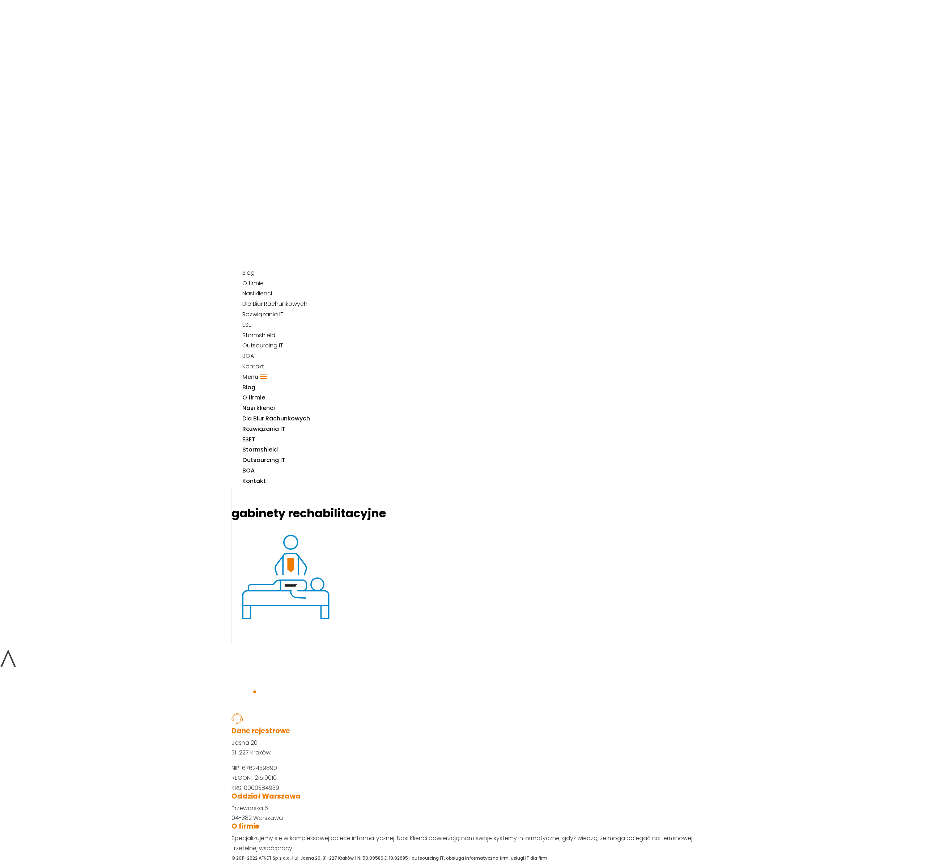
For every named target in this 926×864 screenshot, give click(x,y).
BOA (248, 470)
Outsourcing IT (262, 345)
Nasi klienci (258, 408)
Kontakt (254, 481)
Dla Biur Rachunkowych (276, 418)
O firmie (253, 397)
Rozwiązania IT (263, 314)
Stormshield (258, 335)
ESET (248, 325)
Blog (248, 387)
